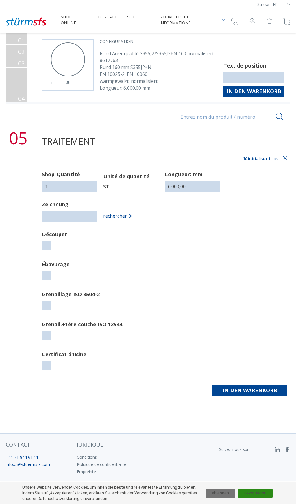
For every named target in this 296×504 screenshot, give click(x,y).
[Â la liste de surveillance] (269, 22)
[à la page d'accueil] (26, 21)
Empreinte (86, 471)
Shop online (68, 19)
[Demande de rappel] (234, 22)
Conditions (87, 457)
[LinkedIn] (278, 449)
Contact (107, 17)
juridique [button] (90, 444)
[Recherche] (279, 116)
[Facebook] (287, 449)
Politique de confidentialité (101, 464)
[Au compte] (252, 22)
